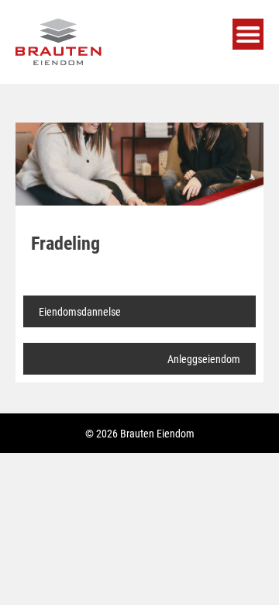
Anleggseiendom (203, 358)
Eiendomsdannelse (80, 311)
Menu (248, 34)
